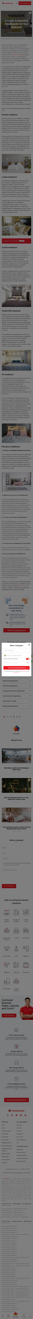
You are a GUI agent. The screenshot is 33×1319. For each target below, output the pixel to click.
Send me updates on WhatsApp (10, 658)
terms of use (16, 672)
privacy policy (24, 671)
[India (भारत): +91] (5, 655)
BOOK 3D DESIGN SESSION (16, 668)
